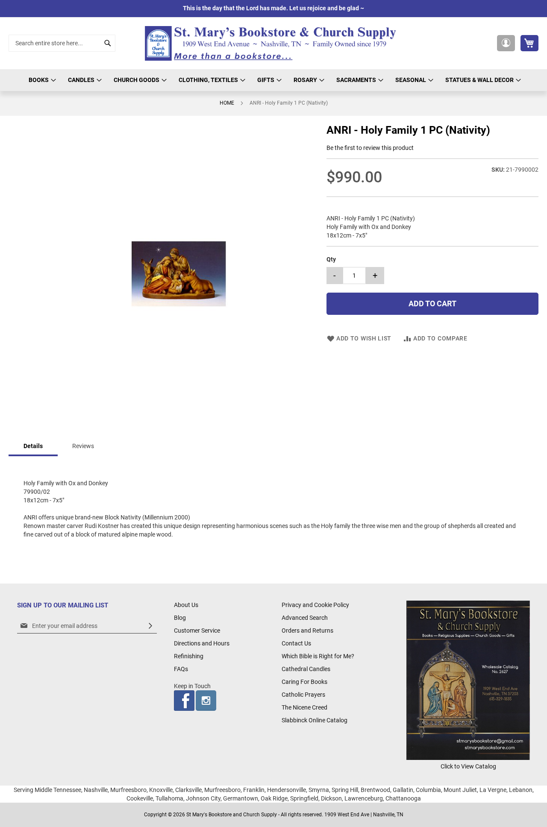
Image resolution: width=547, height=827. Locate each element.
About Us (186, 604)
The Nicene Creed (304, 707)
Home (227, 103)
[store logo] (273, 43)
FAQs (181, 669)
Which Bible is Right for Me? (318, 656)
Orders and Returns (307, 630)
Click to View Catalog (468, 766)
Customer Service (197, 630)
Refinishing (188, 656)
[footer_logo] (468, 757)
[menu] (273, 80)
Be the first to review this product (370, 147)
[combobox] (62, 43)
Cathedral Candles (306, 669)
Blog (180, 617)
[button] (506, 43)
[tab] (33, 446)
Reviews (83, 446)
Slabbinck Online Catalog (314, 720)
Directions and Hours (201, 643)
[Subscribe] (150, 626)
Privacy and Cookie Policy (315, 604)
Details (33, 446)
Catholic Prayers (303, 694)
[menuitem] (41, 80)
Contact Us (296, 643)
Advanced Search (305, 617)
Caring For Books (304, 681)
